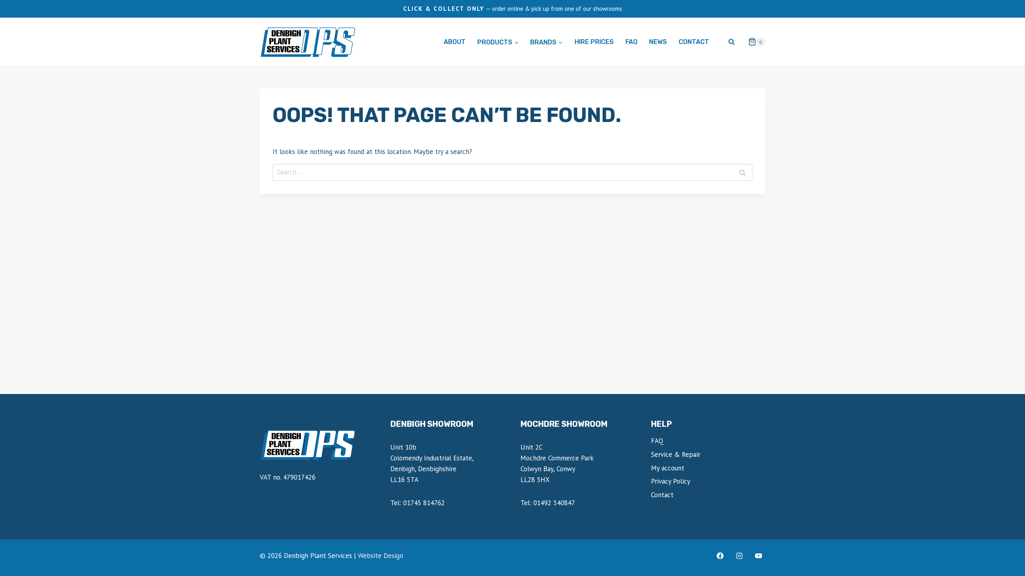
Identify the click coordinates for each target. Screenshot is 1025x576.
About (455, 42)
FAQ (631, 42)
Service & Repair (675, 454)
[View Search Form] (731, 42)
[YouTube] (758, 555)
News (658, 42)
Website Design (380, 555)
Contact (694, 42)
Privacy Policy (670, 481)
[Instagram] (739, 555)
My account (667, 468)
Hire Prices (594, 42)
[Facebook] (720, 555)
